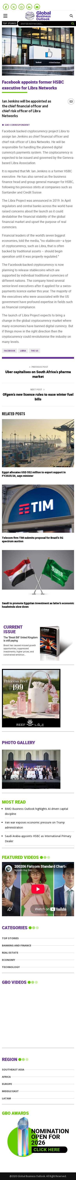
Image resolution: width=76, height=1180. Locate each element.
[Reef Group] (31, 726)
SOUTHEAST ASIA (13, 1069)
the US (34, 350)
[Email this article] (71, 101)
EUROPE (7, 1084)
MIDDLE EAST (10, 1091)
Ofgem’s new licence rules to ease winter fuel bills (38, 397)
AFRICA (6, 1076)
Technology (11, 967)
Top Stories (9, 23)
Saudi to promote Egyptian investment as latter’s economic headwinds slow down (38, 605)
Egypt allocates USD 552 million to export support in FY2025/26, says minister (34, 474)
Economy (8, 960)
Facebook (9, 350)
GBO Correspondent (17, 124)
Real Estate (10, 952)
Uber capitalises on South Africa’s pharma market (38, 374)
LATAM (6, 1098)
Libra (23, 350)
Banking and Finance (16, 945)
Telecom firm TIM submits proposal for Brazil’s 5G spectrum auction (32, 539)
